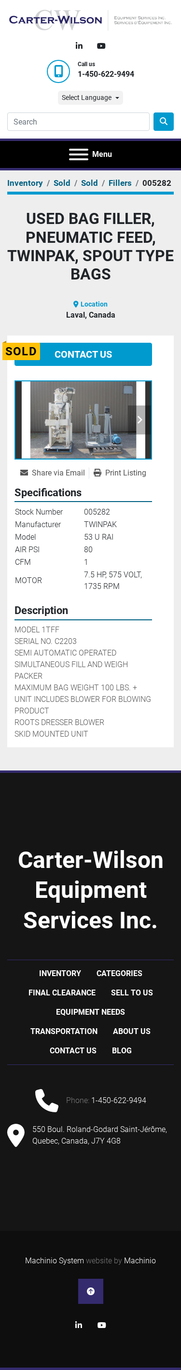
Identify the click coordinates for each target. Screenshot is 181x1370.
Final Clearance (62, 992)
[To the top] (90, 1291)
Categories (119, 973)
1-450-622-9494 (106, 74)
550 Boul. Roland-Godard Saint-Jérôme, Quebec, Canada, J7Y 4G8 (99, 1135)
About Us (132, 1031)
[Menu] (78, 154)
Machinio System (54, 1260)
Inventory (60, 973)
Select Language (86, 97)
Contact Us (83, 354)
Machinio (140, 1260)
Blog (122, 1050)
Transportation (63, 1031)
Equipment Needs (90, 1012)
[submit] (163, 121)
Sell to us (132, 992)
